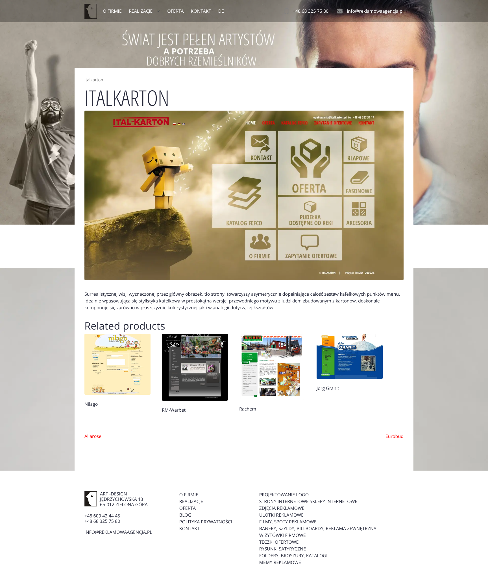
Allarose (92, 436)
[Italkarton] (244, 195)
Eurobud (394, 436)
